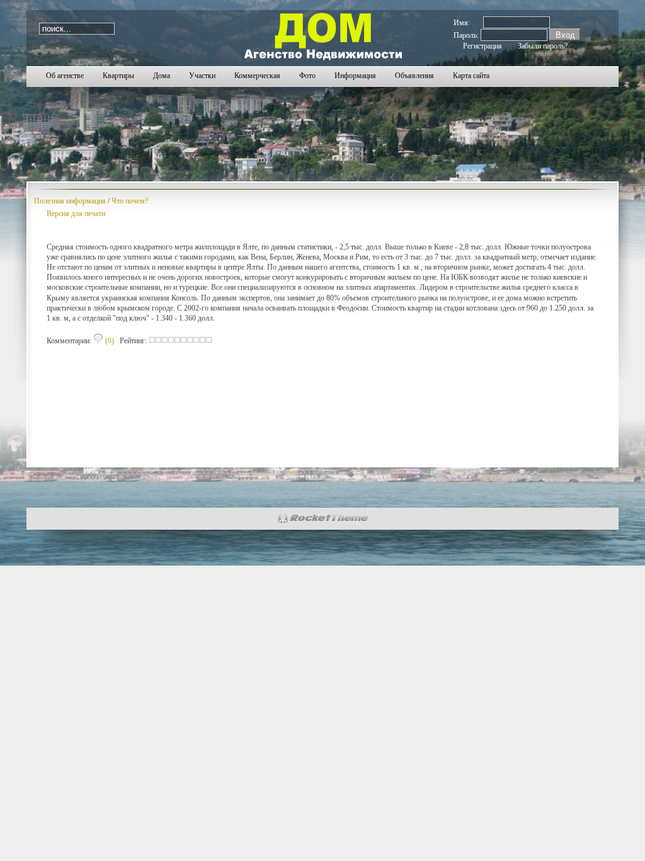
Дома (161, 75)
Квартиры (118, 75)
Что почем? (129, 201)
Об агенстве (65, 75)
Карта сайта (471, 75)
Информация (355, 75)
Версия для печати (76, 213)
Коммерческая (257, 75)
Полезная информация (70, 201)
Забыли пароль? (543, 46)
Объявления (414, 75)
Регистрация (482, 46)
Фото (307, 75)
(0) (108, 340)
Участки (202, 75)
